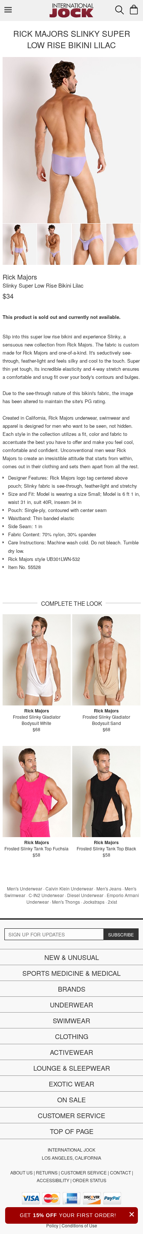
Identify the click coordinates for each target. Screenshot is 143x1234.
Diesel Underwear (85, 895)
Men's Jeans (108, 888)
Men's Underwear (24, 888)
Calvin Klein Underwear (69, 888)
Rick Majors (20, 276)
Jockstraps (93, 902)
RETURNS (47, 1172)
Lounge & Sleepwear (71, 1068)
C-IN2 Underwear (46, 895)
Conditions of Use (79, 1225)
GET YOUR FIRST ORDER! (77, 1214)
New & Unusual (71, 957)
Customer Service (71, 1115)
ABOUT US (21, 1172)
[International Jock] (72, 6)
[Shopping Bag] (134, 9)
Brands (71, 988)
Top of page (72, 1131)
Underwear (71, 1004)
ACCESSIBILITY (53, 1180)
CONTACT (120, 1172)
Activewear (71, 1052)
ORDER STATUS (89, 1180)
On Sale (71, 1099)
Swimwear (71, 1020)
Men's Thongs (66, 902)
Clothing (71, 1036)
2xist (112, 902)
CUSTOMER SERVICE (84, 1172)
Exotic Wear (71, 1083)
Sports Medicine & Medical (71, 973)
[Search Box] (119, 10)
